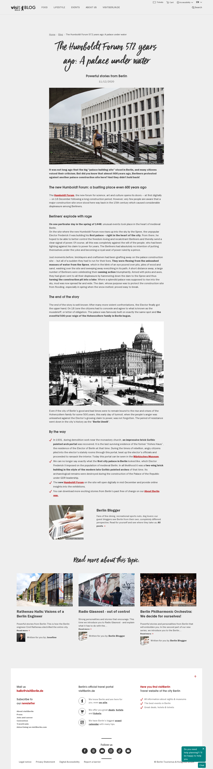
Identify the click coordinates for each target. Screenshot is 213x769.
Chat (201, 765)
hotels (119, 710)
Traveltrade (23, 724)
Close (203, 749)
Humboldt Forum (64, 195)
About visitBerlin (25, 711)
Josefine (52, 637)
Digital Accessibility (69, 761)
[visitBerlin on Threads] (93, 751)
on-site (103, 702)
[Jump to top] (195, 677)
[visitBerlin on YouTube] (102, 751)
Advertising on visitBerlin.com (32, 727)
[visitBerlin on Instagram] (111, 751)
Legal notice (25, 761)
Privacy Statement (45, 761)
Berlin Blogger (108, 510)
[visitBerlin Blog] (23, 7)
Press (19, 714)
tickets (97, 713)
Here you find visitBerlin (155, 686)
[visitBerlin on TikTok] (119, 751)
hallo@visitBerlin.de (30, 691)
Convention (22, 721)
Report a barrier (92, 761)
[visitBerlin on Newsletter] (128, 751)
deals (111, 710)
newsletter (28, 703)
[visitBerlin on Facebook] (85, 751)
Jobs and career (25, 717)
